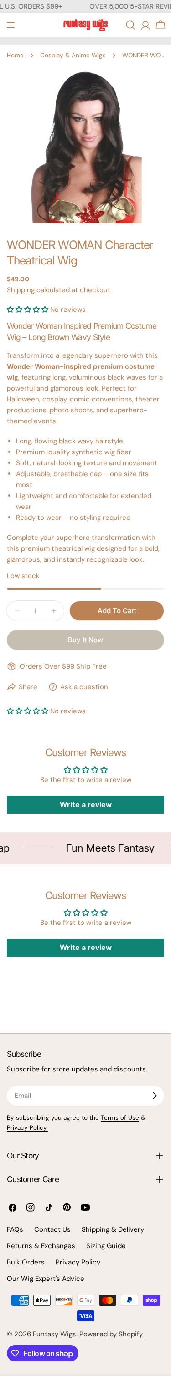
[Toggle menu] (10, 25)
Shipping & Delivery (113, 1229)
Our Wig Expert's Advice (45, 1278)
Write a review (86, 804)
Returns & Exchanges (41, 1245)
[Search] (130, 25)
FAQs (15, 1229)
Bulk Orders (26, 1262)
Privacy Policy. (27, 1128)
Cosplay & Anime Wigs (73, 55)
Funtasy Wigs (54, 1334)
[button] (27, 309)
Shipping (21, 289)
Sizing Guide (106, 1245)
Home (15, 55)
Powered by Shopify (111, 1334)
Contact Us (52, 1229)
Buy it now (85, 639)
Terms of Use (120, 1118)
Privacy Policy (78, 1262)
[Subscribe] (154, 1095)
